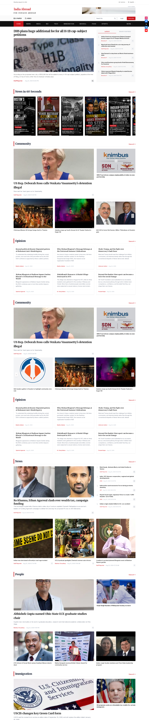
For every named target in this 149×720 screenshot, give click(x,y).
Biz (47, 24)
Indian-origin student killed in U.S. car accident (115, 504)
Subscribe (131, 18)
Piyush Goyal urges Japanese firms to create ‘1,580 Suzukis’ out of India (117, 495)
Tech (56, 24)
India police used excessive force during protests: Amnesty (116, 486)
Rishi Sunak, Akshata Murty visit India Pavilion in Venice (115, 468)
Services (122, 2)
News (28, 24)
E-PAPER (19, 18)
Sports (105, 24)
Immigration (69, 24)
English (132, 2)
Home (18, 24)
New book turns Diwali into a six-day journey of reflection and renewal (115, 45)
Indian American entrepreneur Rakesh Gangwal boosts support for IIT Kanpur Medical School (116, 37)
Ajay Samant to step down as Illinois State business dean (117, 54)
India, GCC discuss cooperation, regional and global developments (117, 477)
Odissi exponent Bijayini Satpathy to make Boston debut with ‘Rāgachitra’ (116, 72)
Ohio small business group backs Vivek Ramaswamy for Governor (117, 63)
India (38, 24)
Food (94, 24)
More (129, 24)
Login (121, 18)
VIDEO (29, 18)
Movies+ (83, 24)
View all (131, 92)
